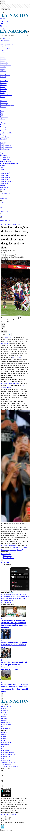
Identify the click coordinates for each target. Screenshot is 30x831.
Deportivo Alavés (8, 558)
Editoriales (3, 101)
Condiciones (5, 814)
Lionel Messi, (9, 337)
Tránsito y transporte (6, 45)
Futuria (2, 57)
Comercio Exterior (5, 65)
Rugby (2, 113)
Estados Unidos (5, 75)
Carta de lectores (5, 161)
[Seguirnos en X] (2, 776)
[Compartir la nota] (2, 326)
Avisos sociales (4, 159)
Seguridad (3, 83)
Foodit (4, 24)
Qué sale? (3, 143)
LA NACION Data (5, 49)
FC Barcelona (7, 556)
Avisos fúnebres (5, 157)
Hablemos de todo (6, 95)
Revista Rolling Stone (6, 181)
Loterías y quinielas (6, 133)
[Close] (2, 694)
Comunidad (3, 89)
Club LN (4, 26)
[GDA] (6, 820)
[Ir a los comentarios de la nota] (4, 324)
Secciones (5, 21)
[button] (15, 126)
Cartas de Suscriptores (7, 105)
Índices (2, 69)
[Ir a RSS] (2, 786)
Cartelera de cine (5, 145)
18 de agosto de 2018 (20, 547)
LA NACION (5, 225)
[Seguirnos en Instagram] (2, 781)
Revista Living (4, 179)
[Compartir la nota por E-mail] (6, 331)
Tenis (1, 115)
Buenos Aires (4, 81)
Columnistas (4, 103)
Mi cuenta (5, 29)
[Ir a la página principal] (15, 16)
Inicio (3, 19)
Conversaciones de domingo (9, 163)
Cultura (2, 87)
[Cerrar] (28, 32)
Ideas (1, 167)
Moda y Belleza (4, 137)
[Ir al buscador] (3, 12)
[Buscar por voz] (27, 35)
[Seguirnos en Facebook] (2, 771)
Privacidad (12, 814)
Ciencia (2, 93)
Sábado (2, 165)
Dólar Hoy (3, 59)
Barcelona (4, 343)
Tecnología (3, 127)
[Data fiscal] (2, 828)
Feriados (2, 131)
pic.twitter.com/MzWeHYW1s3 (10, 383)
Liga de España (6, 554)
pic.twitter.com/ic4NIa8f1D (9, 545)
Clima (2, 47)
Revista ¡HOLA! (4, 175)
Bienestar (3, 91)
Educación (3, 85)
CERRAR (2, 1)
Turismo (2, 125)
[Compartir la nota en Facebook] (2, 331)
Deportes (12, 225)
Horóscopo (3, 129)
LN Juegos (3, 123)
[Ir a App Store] (6, 796)
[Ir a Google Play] (6, 792)
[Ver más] (2, 560)
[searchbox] (14, 35)
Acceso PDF (3, 153)
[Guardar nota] (2, 324)
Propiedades (4, 63)
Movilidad (3, 67)
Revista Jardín (4, 183)
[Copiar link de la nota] (2, 329)
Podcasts (3, 135)
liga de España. (17, 357)
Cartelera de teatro (6, 147)
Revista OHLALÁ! (5, 173)
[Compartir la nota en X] (4, 331)
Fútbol (2, 111)
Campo (2, 61)
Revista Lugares (5, 177)
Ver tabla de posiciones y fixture (11, 550)
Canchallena (4, 117)
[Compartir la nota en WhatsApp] (4, 326)
